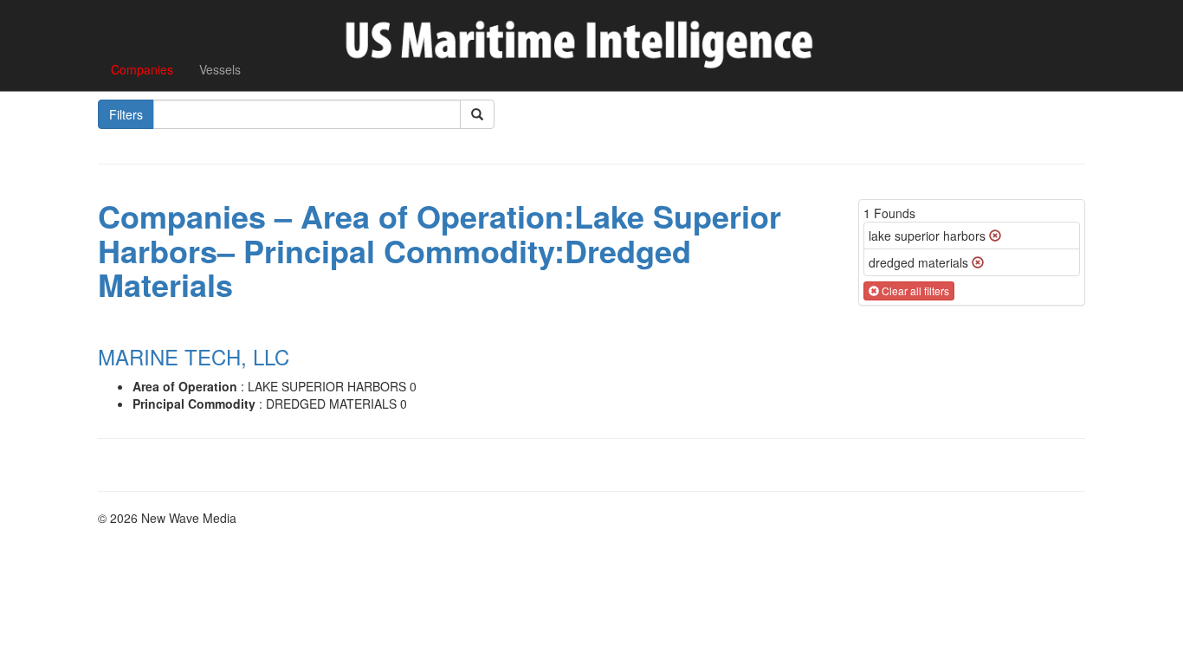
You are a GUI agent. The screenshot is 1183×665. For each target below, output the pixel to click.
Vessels (220, 69)
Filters (126, 114)
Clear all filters (914, 290)
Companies (142, 69)
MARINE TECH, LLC (193, 356)
